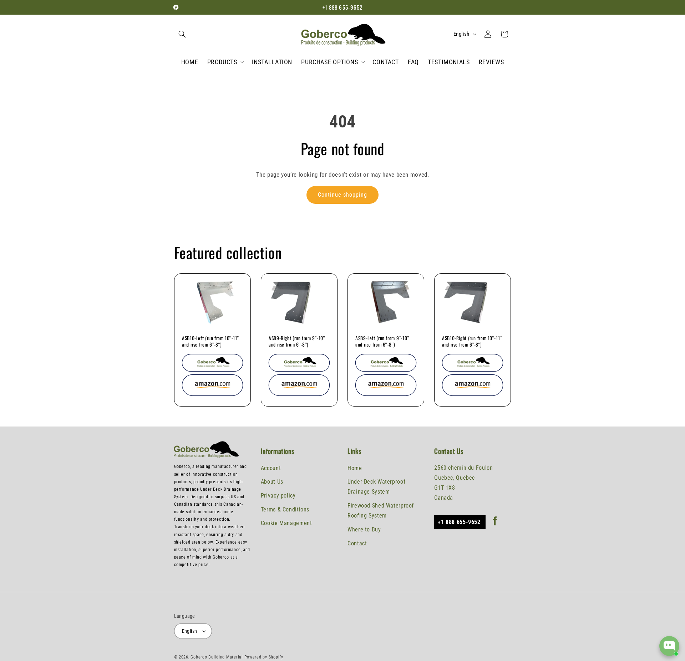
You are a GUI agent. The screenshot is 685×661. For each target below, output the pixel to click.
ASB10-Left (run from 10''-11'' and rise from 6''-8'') (210, 341)
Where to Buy (364, 529)
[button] (182, 34)
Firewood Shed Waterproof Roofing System (380, 510)
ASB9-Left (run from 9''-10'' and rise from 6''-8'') (382, 341)
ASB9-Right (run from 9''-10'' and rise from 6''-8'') (297, 341)
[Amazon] (212, 385)
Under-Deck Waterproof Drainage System (376, 486)
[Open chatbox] (669, 646)
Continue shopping (342, 194)
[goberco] (212, 363)
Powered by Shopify (263, 657)
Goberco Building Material (217, 657)
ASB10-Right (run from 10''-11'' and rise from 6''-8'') (472, 341)
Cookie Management (286, 523)
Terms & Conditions (285, 509)
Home (354, 467)
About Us (272, 481)
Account (271, 467)
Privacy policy (278, 495)
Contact (357, 543)
